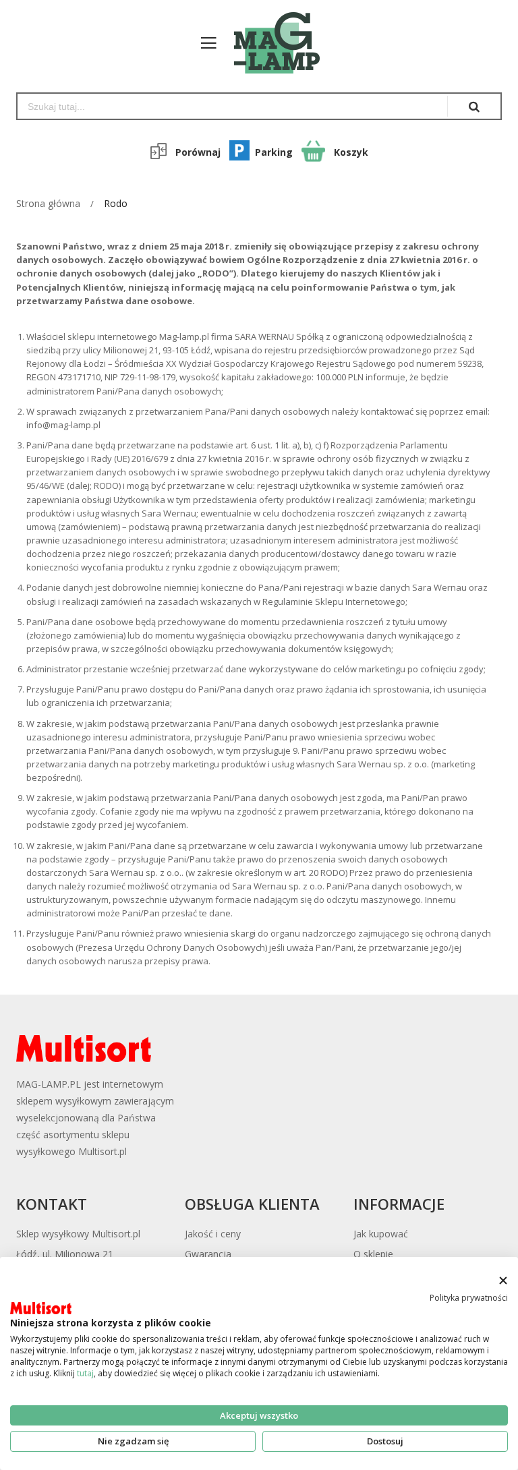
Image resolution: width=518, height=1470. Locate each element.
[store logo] (270, 43)
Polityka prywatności (469, 1297)
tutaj (85, 1373)
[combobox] (232, 106)
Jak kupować (380, 1233)
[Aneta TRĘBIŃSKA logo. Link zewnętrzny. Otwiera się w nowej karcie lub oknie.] (40, 1308)
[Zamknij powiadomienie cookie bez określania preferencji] (503, 1280)
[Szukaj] (473, 106)
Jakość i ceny (213, 1233)
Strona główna (48, 203)
